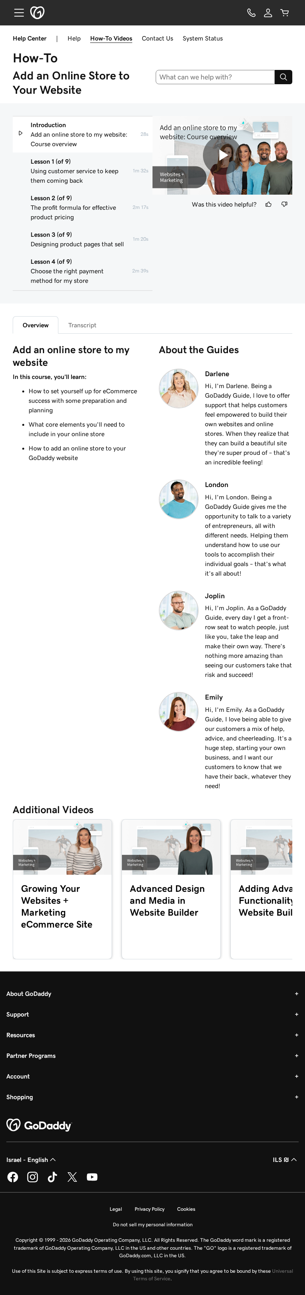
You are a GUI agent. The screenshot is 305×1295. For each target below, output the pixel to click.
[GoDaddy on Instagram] (32, 1181)
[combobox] (215, 77)
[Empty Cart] (284, 12)
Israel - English (27, 1159)
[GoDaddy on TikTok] (52, 1181)
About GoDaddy (28, 993)
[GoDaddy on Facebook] (12, 1181)
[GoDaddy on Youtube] (92, 1181)
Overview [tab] (35, 325)
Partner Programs (31, 1055)
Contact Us (157, 38)
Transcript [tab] (82, 325)
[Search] (283, 77)
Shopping (19, 1097)
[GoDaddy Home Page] (39, 1125)
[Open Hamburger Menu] (16, 13)
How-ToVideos (111, 38)
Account (18, 1076)
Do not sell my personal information (153, 1224)
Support (17, 1014)
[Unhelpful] (284, 204)
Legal (116, 1209)
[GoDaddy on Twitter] (72, 1181)
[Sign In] (268, 12)
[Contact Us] (251, 12)
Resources (20, 1035)
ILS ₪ (281, 1159)
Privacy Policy (149, 1209)
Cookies (186, 1209)
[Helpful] (268, 204)
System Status (203, 38)
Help (74, 38)
